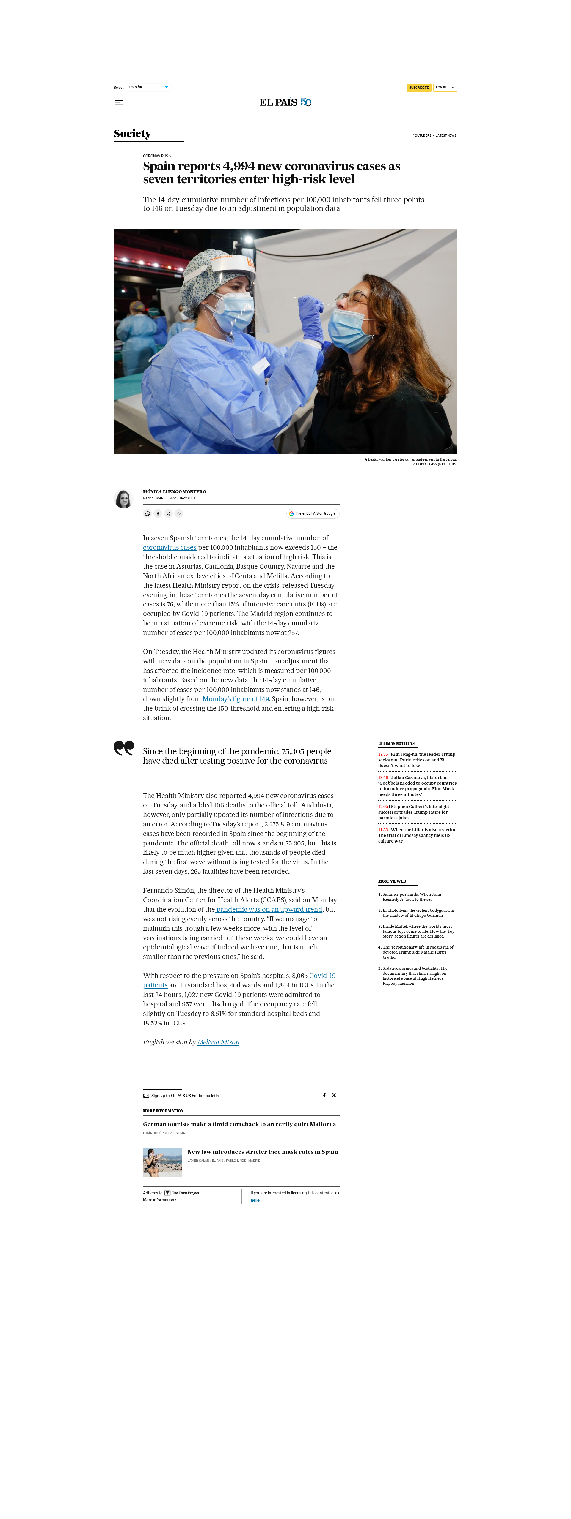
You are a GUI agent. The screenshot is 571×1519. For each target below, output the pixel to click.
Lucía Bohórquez (157, 1133)
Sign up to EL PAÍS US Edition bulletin (185, 1095)
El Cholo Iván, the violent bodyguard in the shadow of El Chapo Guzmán (418, 913)
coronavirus (155, 156)
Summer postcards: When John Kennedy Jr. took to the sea (412, 897)
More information (158, 1199)
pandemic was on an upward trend (268, 909)
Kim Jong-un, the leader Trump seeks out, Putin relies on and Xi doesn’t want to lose (416, 760)
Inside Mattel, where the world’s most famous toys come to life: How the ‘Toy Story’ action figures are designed (418, 931)
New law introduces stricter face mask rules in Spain (263, 1152)
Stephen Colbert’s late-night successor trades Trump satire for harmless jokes (413, 812)
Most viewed (392, 881)
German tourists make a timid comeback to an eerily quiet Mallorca (239, 1124)
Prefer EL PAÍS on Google (315, 513)
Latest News (446, 135)
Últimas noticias (396, 743)
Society (132, 134)
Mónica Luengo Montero (174, 491)
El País (217, 1161)
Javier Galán (198, 1161)
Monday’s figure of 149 (235, 699)
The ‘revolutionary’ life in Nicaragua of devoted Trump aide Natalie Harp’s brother (418, 952)
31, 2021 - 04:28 (175, 498)
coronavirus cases (170, 547)
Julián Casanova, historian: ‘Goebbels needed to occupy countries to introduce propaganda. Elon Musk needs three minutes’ (417, 786)
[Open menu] (118, 102)
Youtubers (422, 135)
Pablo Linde (236, 1161)
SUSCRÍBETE (419, 88)
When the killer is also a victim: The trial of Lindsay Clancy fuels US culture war (417, 835)
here (255, 1199)
